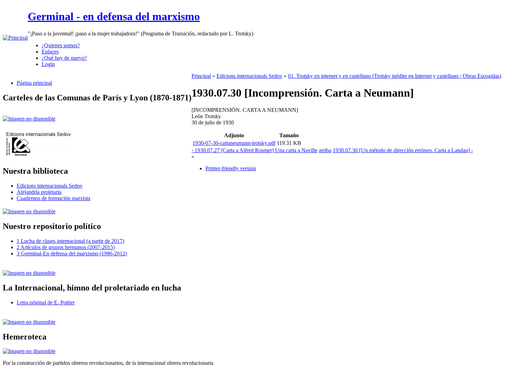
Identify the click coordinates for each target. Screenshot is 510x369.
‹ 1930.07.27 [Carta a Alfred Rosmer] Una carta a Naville (254, 150)
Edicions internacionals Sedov (50, 186)
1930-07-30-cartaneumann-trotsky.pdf (234, 143)
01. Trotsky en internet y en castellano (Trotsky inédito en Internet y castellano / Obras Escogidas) (394, 76)
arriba (325, 150)
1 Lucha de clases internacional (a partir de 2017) (70, 241)
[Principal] (15, 38)
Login (48, 64)
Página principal (34, 83)
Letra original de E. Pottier (46, 302)
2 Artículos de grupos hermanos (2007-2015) (66, 247)
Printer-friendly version (230, 168)
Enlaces (50, 52)
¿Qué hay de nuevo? (64, 58)
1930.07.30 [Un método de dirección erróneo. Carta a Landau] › (403, 150)
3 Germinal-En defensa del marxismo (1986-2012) (72, 253)
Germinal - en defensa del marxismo (114, 16)
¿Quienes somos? (61, 45)
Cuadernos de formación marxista (53, 198)
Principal (201, 76)
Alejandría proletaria (39, 192)
